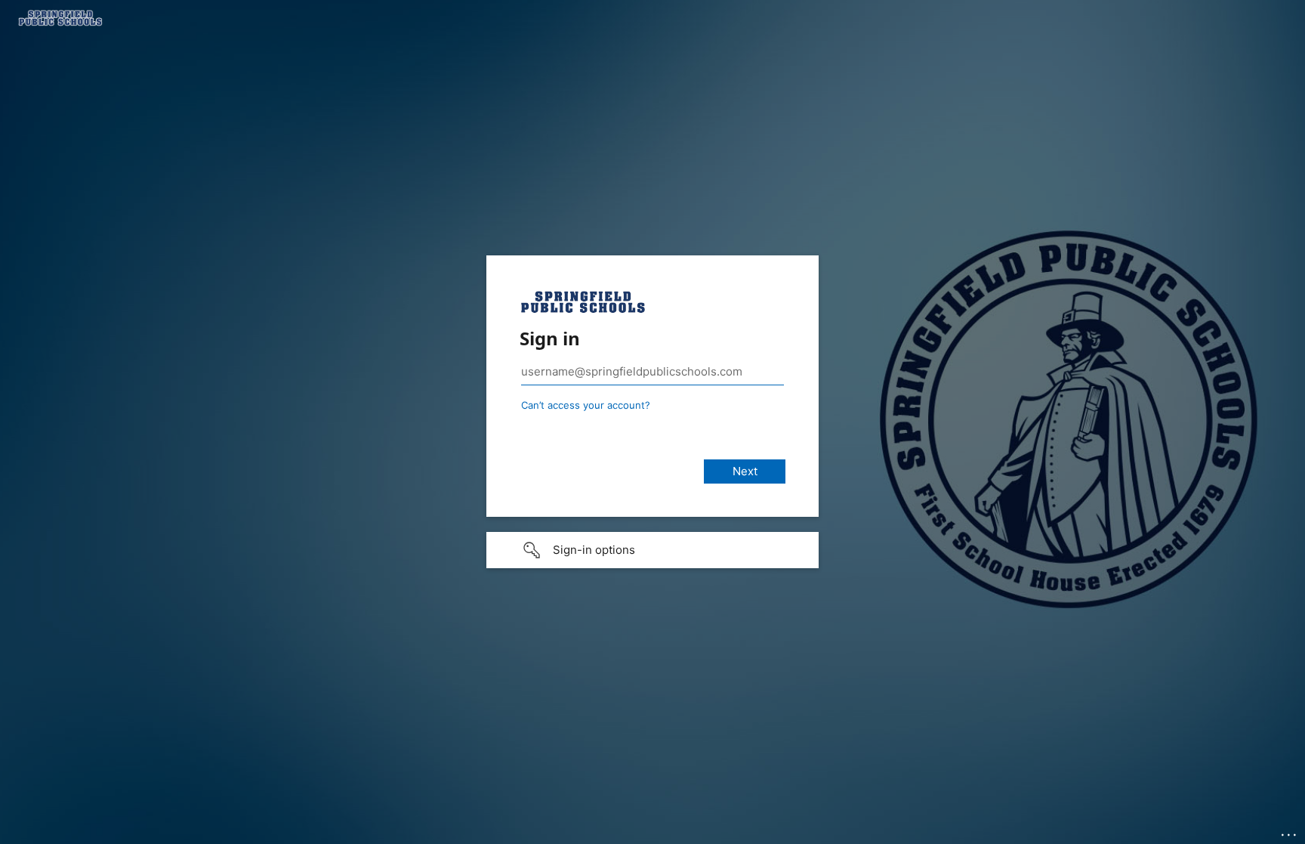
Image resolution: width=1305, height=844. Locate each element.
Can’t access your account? (585, 405)
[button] (652, 550)
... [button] (1290, 831)
